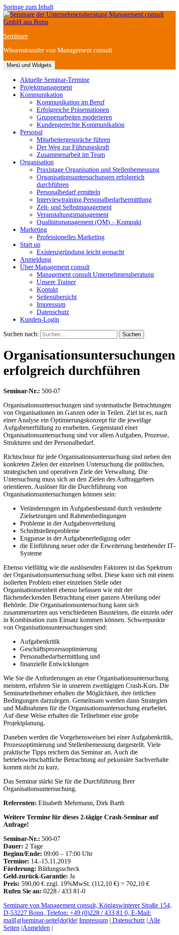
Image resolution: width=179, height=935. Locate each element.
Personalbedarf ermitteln (68, 192)
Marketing (33, 229)
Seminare (15, 36)
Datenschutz (53, 311)
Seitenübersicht (57, 296)
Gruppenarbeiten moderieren (74, 117)
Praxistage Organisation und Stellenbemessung (98, 169)
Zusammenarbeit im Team (71, 154)
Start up (30, 244)
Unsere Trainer (56, 281)
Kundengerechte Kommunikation (80, 124)
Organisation (37, 162)
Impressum (51, 304)
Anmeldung (35, 259)
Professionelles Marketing (70, 237)
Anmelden (36, 927)
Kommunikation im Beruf (70, 102)
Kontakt (47, 289)
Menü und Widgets (29, 65)
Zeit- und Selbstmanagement (74, 207)
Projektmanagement (46, 87)
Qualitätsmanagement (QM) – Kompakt (89, 222)
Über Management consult (55, 266)
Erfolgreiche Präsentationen (73, 109)
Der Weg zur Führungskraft (73, 147)
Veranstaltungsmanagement (72, 214)
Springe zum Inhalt (28, 6)
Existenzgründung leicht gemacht (80, 251)
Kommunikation (41, 94)
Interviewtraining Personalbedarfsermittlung (94, 199)
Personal (31, 132)
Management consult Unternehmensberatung (95, 274)
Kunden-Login (39, 319)
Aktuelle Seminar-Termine (55, 79)
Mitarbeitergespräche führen (73, 139)
